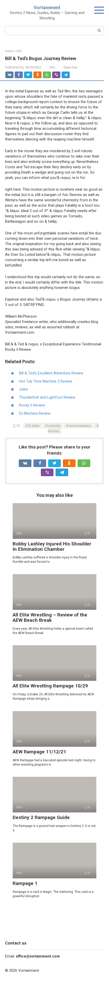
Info (52, 67)
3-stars (34, 426)
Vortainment (47, 7)
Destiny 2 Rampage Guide (41, 817)
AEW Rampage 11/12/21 (39, 752)
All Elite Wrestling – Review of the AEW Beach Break (50, 617)
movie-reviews (79, 426)
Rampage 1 (25, 883)
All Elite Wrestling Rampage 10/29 (50, 686)
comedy (54, 426)
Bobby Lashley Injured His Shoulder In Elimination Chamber (52, 546)
